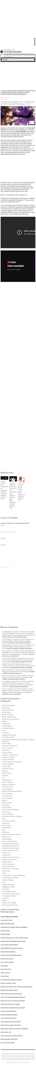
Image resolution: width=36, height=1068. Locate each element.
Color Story (5, 733)
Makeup (4, 800)
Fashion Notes (6, 743)
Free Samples (6, 766)
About (16, 1062)
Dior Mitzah (4, 965)
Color (4, 730)
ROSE (4, 873)
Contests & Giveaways (9, 735)
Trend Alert (5, 898)
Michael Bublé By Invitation (9, 1014)
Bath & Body (6, 708)
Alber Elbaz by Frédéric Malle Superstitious (14, 927)
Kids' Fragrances (7, 793)
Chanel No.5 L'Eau (6, 920)
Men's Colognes (7, 802)
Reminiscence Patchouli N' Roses (11, 979)
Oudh (4, 830)
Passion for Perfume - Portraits (11, 834)
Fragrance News (7, 752)
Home (33, 90)
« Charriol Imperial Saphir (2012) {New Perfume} (16, 90)
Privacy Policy (26, 1062)
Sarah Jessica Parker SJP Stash (11, 1025)
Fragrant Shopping (8, 764)
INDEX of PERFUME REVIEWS (12, 791)
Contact (20, 1062)
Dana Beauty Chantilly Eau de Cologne (13, 1007)
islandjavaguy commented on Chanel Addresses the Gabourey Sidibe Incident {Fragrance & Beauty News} (18, 646)
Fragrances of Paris (8, 757)
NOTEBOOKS (6, 828)
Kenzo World (5, 976)
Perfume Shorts (7, 862)
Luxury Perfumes (7, 798)
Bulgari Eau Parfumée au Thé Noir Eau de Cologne (17, 986)
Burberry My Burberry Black (9, 990)
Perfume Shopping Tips (9, 859)
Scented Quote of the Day (10, 878)
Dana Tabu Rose (6, 969)
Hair (3, 777)
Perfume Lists (6, 853)
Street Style (5, 889)
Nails (3, 818)
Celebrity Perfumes (8, 728)
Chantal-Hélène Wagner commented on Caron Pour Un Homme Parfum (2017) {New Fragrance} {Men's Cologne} (18, 660)
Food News (5, 750)
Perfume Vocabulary (8, 866)
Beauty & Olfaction (8, 710)
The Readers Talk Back (9, 896)
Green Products (7, 773)
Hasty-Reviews (7, 780)
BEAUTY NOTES (7, 714)
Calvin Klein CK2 (6, 1032)
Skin (3, 882)
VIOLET (4, 900)
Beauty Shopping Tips (9, 717)
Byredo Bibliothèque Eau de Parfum (12, 948)
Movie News (6, 805)
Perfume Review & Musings (10, 857)
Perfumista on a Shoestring (10, 868)
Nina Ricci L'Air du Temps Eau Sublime (13, 1000)
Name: (3, 525)
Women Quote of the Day (10, 905)
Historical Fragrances (8, 784)
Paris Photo (5, 832)
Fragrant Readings (8, 759)
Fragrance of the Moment (10, 755)
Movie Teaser (6, 812)
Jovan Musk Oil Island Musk (9, 944)
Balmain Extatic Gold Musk (9, 1039)
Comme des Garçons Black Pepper (11, 1035)
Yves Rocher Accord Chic (8, 1018)
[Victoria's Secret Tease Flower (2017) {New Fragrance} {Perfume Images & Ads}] (22, 479)
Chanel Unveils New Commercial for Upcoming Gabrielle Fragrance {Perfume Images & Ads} (4, 490)
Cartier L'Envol (5, 972)
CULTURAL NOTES (8, 737)
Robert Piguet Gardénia (8, 951)
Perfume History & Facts (9, 841)
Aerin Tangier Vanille (7, 962)
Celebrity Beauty (7, 726)
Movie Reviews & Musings (10, 809)
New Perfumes (6, 825)
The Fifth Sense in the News (11, 893)
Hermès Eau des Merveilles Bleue (11, 955)
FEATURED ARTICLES (9, 746)
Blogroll (4, 721)
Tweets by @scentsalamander (10, 698)
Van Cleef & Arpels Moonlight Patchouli (13, 997)
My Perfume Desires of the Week (12, 816)
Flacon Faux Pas (7, 748)
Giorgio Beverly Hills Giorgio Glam (11, 993)
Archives (12, 1062)
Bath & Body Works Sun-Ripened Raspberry (14, 1028)
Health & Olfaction (7, 782)
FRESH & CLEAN (7, 768)
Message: (4, 545)
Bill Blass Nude (5, 934)
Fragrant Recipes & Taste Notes (12, 762)
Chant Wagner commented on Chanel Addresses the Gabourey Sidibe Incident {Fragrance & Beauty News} (18, 640)
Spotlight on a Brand (8, 887)
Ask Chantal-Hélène (8, 705)
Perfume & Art (6, 837)
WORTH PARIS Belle (7, 923)
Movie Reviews (7, 807)
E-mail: (8, 532)
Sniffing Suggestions (8, 884)
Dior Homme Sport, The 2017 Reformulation (14, 937)
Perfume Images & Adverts (10, 850)
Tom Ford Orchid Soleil (8, 1042)
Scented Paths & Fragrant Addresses (13, 875)
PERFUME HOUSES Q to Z (11, 848)
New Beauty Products (9, 821)
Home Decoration (7, 787)
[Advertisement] (18, 18)
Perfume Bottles (7, 839)
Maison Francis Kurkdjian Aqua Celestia (13, 941)
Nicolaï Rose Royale (7, 958)
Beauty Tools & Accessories (10, 719)
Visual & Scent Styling (9, 903)
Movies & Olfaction (8, 814)
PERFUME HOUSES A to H (10, 843)
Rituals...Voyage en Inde (8, 983)
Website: (3, 538)
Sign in (3, 523)
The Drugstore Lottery (9, 891)
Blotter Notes (6, 723)
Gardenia (5, 771)
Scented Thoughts (7, 880)
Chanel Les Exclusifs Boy (9, 1011)
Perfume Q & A (6, 855)
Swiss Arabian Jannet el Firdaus (11, 1021)
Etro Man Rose (5, 930)
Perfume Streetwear (8, 864)
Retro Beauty (6, 871)
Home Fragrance (7, 789)
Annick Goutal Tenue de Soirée (10, 1004)
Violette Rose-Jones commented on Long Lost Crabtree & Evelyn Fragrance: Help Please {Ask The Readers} (18, 665)
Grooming (5, 775)
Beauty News (6, 712)
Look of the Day (7, 796)
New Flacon (6, 823)
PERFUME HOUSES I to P (10, 846)
